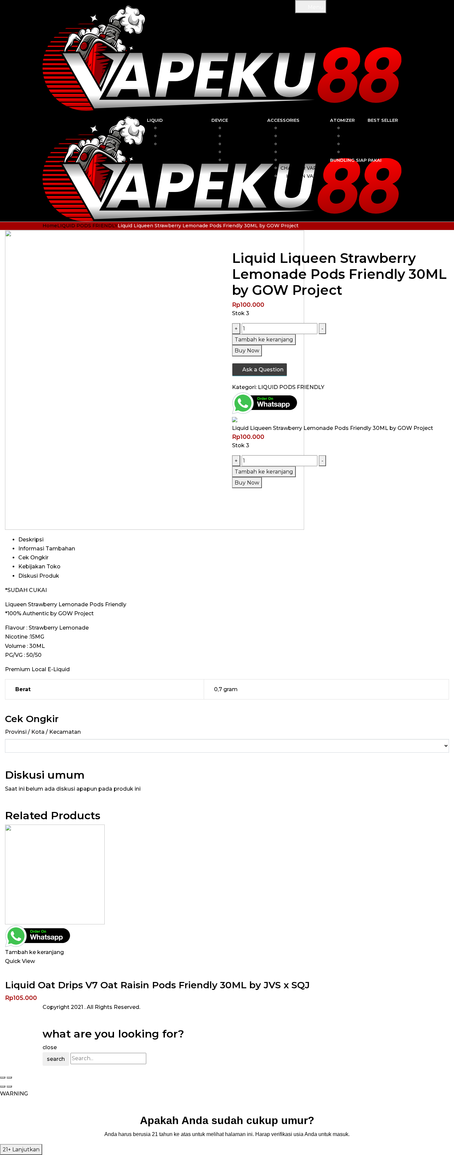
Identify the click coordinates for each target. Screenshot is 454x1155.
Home (50, 226)
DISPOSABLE (241, 152)
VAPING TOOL (302, 152)
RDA (352, 136)
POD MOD (244, 160)
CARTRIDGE (305, 136)
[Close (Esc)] (2, 1077)
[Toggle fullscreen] (9, 1077)
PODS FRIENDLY (180, 144)
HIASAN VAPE (303, 176)
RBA (352, 128)
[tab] (233, 539)
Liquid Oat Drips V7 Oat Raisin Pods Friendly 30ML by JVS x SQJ (157, 985)
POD (251, 144)
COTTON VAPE (302, 144)
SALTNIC (190, 128)
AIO (252, 128)
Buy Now (247, 350)
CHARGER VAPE (300, 168)
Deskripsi (31, 539)
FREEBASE (188, 136)
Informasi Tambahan (46, 548)
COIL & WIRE (304, 128)
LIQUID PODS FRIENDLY (87, 226)
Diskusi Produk (38, 576)
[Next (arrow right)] (9, 1086)
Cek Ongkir (33, 557)
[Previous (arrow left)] (2, 1086)
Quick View (20, 961)
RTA (352, 144)
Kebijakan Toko (39, 566)
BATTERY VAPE (301, 160)
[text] (227, 1134)
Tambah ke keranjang (264, 339)
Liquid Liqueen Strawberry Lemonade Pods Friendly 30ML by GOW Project (332, 428)
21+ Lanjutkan (21, 1149)
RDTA (350, 152)
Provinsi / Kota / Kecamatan (43, 732)
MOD (251, 136)
